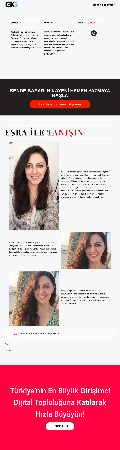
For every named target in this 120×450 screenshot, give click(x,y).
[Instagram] (94, 33)
